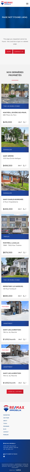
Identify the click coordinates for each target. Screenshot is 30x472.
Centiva (18, 470)
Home (9, 51)
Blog (4, 429)
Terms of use (19, 466)
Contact (5, 431)
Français (5, 434)
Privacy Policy (11, 466)
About (5, 420)
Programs (6, 426)
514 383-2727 (9, 449)
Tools (5, 423)
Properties (6, 415)
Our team (6, 417)
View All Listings (15, 391)
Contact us (19, 51)
